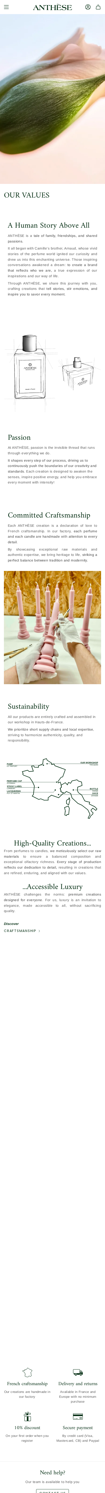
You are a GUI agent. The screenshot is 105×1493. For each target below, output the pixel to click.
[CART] (98, 7)
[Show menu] (6, 7)
